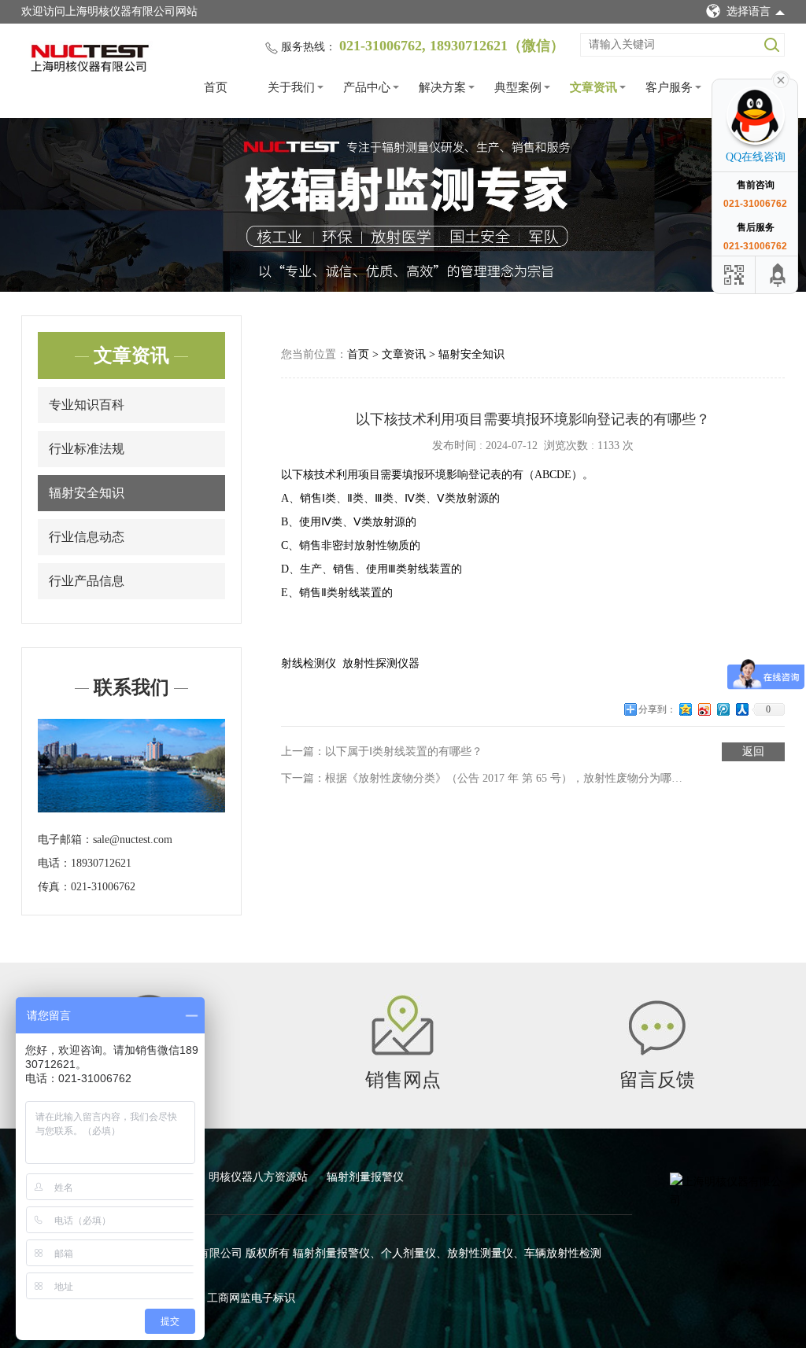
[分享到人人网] (742, 715)
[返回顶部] (778, 274)
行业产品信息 (86, 580)
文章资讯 (593, 87)
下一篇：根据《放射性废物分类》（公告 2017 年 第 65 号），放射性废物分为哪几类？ (482, 778)
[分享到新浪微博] (704, 715)
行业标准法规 (86, 448)
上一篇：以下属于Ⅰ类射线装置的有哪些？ (381, 751)
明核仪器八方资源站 (260, 1177)
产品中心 (366, 87)
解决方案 (442, 87)
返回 (753, 751)
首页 (215, 87)
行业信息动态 (86, 536)
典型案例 (518, 87)
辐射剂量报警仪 (365, 1177)
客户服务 (669, 87)
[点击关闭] (780, 78)
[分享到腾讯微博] (723, 715)
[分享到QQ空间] (685, 715)
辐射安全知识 (86, 492)
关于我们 (291, 87)
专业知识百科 (86, 404)
